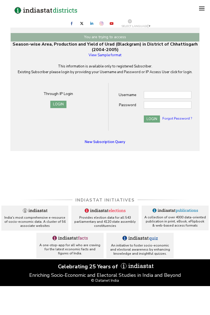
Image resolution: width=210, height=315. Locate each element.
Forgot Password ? (177, 118)
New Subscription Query (105, 141)
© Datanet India (105, 280)
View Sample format (105, 55)
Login (58, 104)
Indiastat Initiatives (105, 200)
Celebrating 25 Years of (88, 266)
